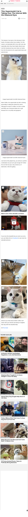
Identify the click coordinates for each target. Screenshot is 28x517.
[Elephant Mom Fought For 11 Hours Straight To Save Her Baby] (14, 366)
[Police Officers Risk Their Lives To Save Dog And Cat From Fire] (14, 409)
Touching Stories (10, 372)
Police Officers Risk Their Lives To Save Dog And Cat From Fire (13, 418)
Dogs (2, 394)
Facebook (15, 238)
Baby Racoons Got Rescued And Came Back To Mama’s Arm (13, 440)
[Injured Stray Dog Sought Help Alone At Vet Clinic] (14, 387)
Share (3, 56)
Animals (3, 351)
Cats (2, 415)
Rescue (9, 415)
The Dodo (5, 328)
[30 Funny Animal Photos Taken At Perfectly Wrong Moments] (14, 452)
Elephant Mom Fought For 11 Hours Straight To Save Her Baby (11, 375)
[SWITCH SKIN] (26, 1)
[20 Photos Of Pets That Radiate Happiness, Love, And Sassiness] (14, 344)
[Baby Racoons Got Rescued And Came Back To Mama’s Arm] (14, 430)
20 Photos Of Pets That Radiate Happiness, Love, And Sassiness (11, 354)
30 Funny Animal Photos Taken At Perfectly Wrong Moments (11, 462)
